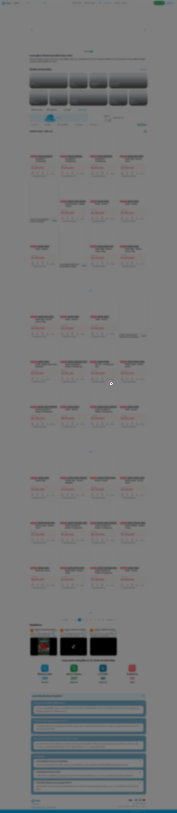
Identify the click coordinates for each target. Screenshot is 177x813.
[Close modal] (111, 383)
